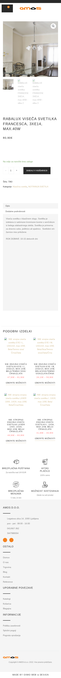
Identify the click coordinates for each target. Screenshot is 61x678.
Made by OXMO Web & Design (30, 675)
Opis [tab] (7, 206)
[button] (50, 8)
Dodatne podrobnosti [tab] (15, 211)
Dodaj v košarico (37, 171)
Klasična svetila (20, 186)
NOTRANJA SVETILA (38, 186)
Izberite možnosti (16, 383)
